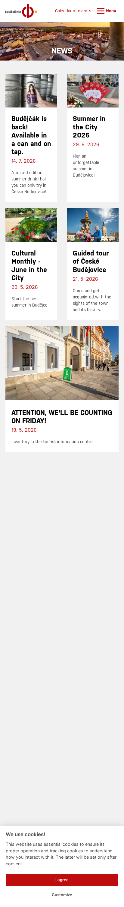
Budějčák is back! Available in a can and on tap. (31, 135)
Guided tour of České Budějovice (91, 261)
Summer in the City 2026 (89, 127)
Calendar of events (73, 10)
